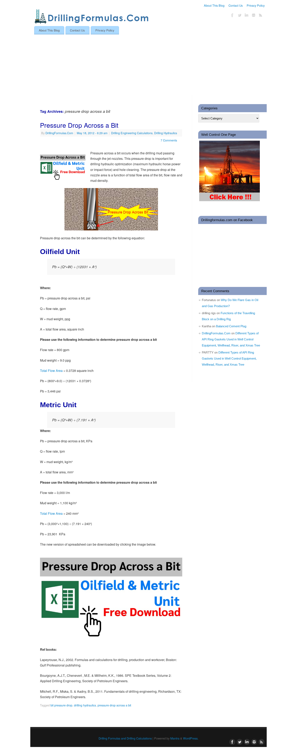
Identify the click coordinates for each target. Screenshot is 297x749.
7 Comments (169, 140)
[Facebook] (232, 15)
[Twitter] (239, 15)
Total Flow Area (51, 370)
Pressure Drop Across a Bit (79, 125)
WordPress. (190, 738)
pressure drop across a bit (114, 705)
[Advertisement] (148, 65)
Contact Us (236, 5)
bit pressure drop (61, 705)
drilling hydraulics (85, 705)
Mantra (174, 738)
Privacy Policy (256, 5)
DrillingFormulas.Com (59, 133)
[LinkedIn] (246, 15)
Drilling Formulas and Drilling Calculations (125, 738)
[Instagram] (254, 15)
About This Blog (214, 5)
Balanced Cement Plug (231, 326)
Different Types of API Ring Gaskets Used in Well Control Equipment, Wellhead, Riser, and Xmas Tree (231, 339)
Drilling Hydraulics (165, 133)
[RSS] (261, 15)
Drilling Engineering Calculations (132, 133)
